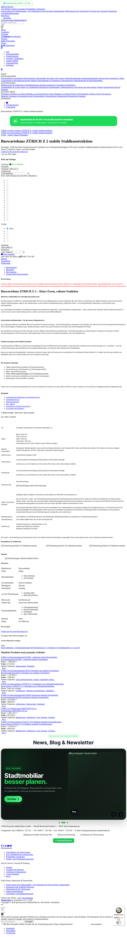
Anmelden (29, 922)
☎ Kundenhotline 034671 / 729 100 (16, 3)
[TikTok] (6, 846)
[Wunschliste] (1, 668)
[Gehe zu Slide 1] (59, 822)
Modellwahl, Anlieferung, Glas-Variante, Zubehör (35, 717)
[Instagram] (4, 846)
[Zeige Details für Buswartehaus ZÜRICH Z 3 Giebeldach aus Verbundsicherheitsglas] (32, 684)
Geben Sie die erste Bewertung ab (14, 152)
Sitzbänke (5, 245)
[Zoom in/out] (2, 907)
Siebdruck (5, 250)
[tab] (10, 928)
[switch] (118, 922)
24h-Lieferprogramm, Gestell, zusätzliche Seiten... (35, 679)
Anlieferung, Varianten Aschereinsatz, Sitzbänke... (35, 691)
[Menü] (123, 907)
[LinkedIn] (11, 846)
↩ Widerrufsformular (63, 840)
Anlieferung (5, 171)
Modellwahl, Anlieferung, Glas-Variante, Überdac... (36, 731)
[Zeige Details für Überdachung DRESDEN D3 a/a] (19, 708)
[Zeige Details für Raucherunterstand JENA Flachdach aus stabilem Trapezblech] (30, 671)
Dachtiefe (5, 167)
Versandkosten (27, 898)
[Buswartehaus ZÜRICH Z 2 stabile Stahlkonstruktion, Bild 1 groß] (26, 131)
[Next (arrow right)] (4, 912)
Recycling (49, 94)
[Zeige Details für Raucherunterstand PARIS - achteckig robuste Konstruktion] (29, 657)
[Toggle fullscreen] (4, 907)
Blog (3, 16)
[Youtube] (8, 846)
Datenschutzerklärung (81, 924)
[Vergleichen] (3, 668)
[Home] (7, 103)
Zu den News (98, 799)
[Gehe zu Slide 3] (66, 822)
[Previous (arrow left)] (2, 912)
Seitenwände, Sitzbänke (25, 666)
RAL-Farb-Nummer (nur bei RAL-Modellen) (19, 176)
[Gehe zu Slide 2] (62, 822)
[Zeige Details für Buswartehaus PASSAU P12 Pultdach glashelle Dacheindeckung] (31, 722)
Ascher (4, 224)
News (7, 16)
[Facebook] (2, 846)
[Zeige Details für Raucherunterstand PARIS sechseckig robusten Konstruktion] (29, 695)
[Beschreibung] (5, 668)
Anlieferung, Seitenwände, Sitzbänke (30, 704)
